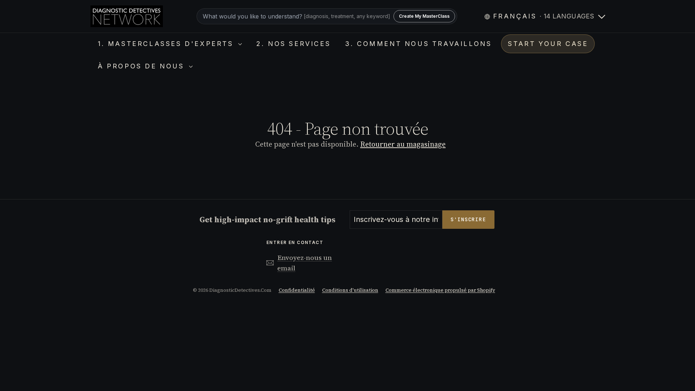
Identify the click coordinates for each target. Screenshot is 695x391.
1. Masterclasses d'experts (167, 43)
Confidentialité (297, 290)
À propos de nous (142, 66)
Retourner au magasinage (403, 144)
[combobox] (327, 16)
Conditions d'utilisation (350, 290)
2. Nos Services (293, 43)
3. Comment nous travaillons (418, 43)
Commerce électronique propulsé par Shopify (440, 290)
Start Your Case (548, 43)
